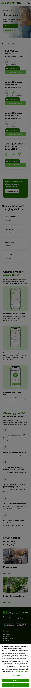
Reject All (15, 680)
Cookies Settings (15, 675)
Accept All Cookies (15, 685)
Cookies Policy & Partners (22, 671)
